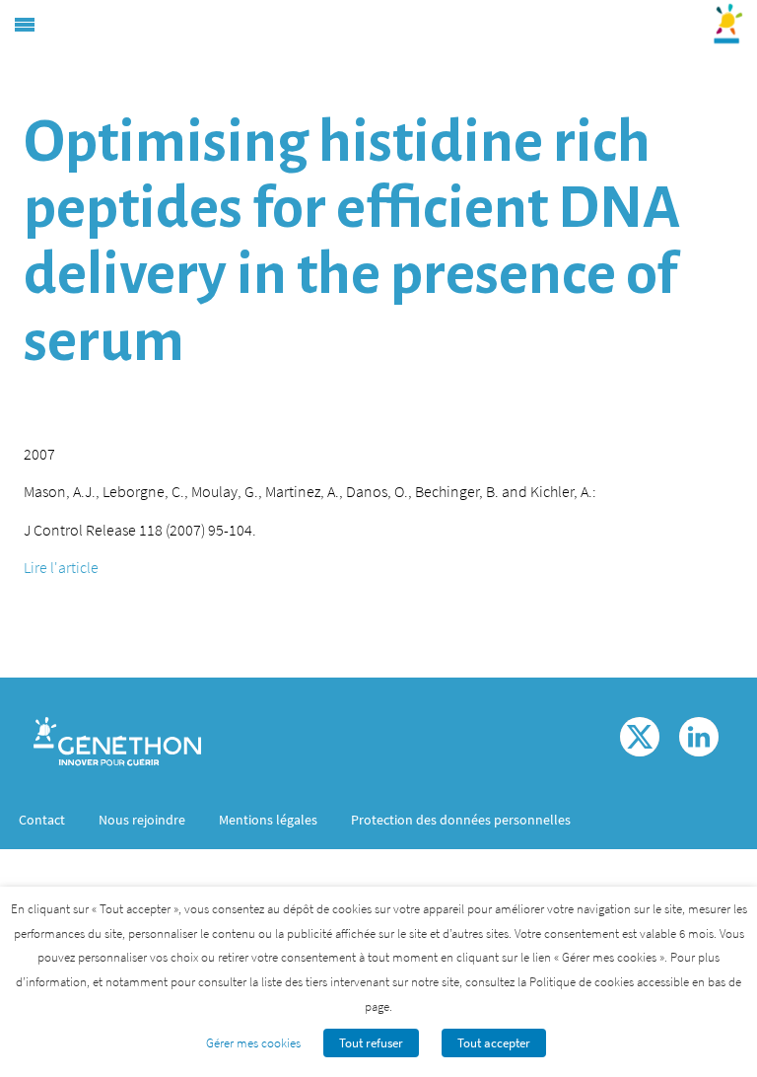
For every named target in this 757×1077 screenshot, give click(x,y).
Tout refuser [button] (371, 1043)
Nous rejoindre (142, 819)
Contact (42, 819)
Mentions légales (268, 819)
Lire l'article (61, 567)
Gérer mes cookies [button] (253, 1043)
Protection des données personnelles (461, 819)
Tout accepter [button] (493, 1043)
